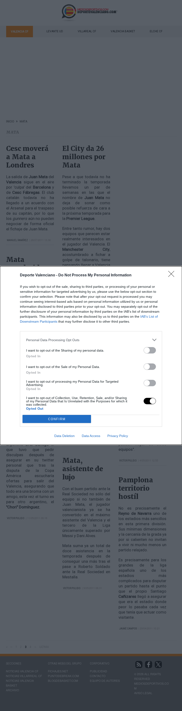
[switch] (150, 350)
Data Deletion (64, 436)
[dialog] (91, 355)
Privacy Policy (117, 436)
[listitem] (91, 339)
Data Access (91, 436)
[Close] (172, 275)
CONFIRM (57, 419)
